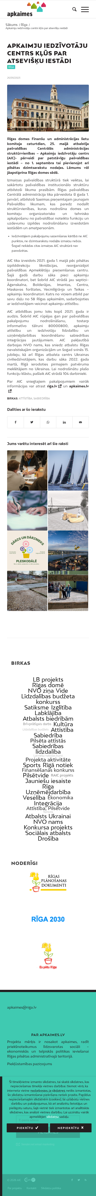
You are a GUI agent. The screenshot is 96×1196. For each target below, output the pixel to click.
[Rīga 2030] (48, 919)
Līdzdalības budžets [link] (36, 729)
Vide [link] (62, 690)
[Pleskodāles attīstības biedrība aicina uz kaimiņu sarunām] (27, 551)
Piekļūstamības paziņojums (29, 1064)
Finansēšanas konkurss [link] (48, 770)
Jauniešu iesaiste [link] (48, 781)
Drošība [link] (48, 838)
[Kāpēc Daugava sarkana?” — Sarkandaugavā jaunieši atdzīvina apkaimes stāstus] (68, 591)
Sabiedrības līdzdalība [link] (48, 748)
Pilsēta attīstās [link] (48, 740)
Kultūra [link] (63, 724)
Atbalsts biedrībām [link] (48, 718)
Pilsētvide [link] (36, 775)
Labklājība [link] (48, 713)
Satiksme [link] (36, 707)
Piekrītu (25, 1128)
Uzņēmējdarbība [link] (48, 792)
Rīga (11, 67)
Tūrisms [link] (48, 812)
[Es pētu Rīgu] (48, 955)
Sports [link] (32, 765)
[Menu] (83, 9)
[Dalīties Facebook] (15, 422)
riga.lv (52, 386)
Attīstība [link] (62, 729)
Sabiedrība (41, 398)
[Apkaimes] (27, 9)
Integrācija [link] (48, 803)
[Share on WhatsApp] (48, 422)
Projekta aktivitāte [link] (48, 759)
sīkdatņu (52, 1116)
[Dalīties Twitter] (32, 422)
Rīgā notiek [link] (58, 765)
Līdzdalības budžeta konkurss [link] (48, 699)
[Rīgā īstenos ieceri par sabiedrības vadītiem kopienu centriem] (68, 551)
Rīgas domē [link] (48, 685)
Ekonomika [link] (60, 797)
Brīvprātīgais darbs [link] (37, 724)
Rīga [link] (48, 786)
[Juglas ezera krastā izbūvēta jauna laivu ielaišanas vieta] (27, 591)
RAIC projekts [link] (62, 775)
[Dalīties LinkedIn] (64, 422)
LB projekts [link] (48, 679)
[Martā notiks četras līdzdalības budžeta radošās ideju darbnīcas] (27, 470)
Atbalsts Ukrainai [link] (48, 816)
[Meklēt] (72, 9)
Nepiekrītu (68, 1128)
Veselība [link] (34, 797)
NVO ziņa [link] (41, 690)
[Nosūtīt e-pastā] (81, 422)
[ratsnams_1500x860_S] (48, 108)
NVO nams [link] (48, 822)
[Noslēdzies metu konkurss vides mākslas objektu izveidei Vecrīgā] (68, 511)
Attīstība (25, 398)
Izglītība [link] (61, 707)
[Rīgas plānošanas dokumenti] (48, 882)
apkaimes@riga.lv (21, 1007)
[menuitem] (72, 9)
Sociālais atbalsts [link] (48, 833)
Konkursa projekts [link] (48, 827)
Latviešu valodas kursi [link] (48, 755)
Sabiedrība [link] (48, 735)
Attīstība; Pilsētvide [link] (48, 808)
